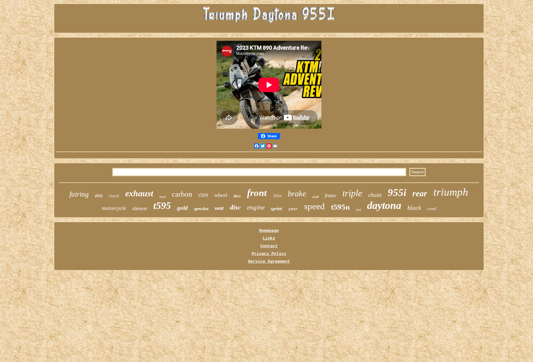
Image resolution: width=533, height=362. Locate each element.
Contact (269, 246)
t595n (340, 207)
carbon (182, 194)
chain (375, 195)
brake (297, 193)
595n (277, 195)
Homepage (269, 230)
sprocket (201, 208)
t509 (203, 195)
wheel (220, 195)
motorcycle (114, 208)
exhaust (139, 193)
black (414, 207)
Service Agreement (269, 261)
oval (315, 196)
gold (182, 208)
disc (235, 207)
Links (269, 238)
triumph (450, 192)
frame (330, 195)
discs (237, 196)
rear (419, 193)
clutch (114, 195)
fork (358, 209)
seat (219, 208)
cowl (431, 208)
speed (314, 206)
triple (352, 193)
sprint (276, 208)
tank (162, 196)
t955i (98, 196)
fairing (79, 194)
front (257, 192)
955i (397, 192)
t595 (162, 205)
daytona (384, 205)
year (293, 208)
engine (256, 207)
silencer (139, 208)
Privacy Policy (269, 254)
